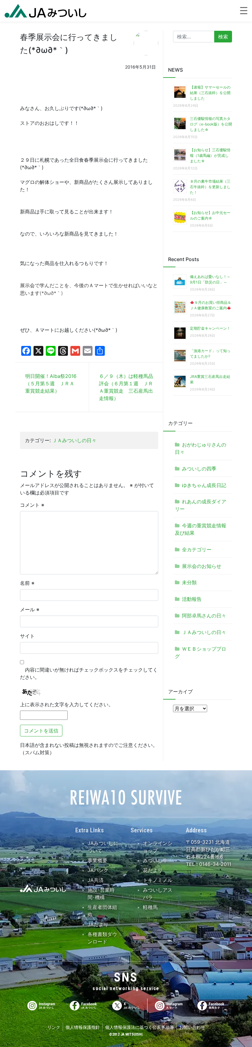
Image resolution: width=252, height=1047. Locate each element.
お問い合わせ (192, 1027)
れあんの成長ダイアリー (200, 505)
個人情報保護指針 (82, 1027)
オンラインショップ (157, 847)
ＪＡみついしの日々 (74, 440)
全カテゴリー (196, 549)
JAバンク (98, 870)
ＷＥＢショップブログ (200, 652)
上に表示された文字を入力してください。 (66, 704)
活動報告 (192, 599)
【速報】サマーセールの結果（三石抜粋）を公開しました (210, 93)
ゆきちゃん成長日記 (204, 485)
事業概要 (97, 860)
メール (29, 609)
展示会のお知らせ (201, 566)
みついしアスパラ (157, 893)
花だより (153, 870)
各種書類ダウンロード (102, 938)
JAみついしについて (103, 847)
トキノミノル (157, 880)
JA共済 (96, 880)
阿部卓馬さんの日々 (204, 616)
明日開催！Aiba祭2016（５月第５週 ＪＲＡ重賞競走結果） (51, 383)
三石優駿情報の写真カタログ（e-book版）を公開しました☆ (211, 124)
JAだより (98, 924)
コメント (32, 505)
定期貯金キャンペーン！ (210, 328)
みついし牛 (155, 860)
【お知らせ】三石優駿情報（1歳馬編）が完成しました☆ (210, 155)
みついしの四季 (199, 469)
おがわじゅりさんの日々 (200, 448)
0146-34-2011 (214, 864)
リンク (53, 1027)
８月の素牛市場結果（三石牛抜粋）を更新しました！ (210, 187)
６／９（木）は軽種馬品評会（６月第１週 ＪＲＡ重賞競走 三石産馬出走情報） (126, 387)
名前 (27, 583)
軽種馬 (150, 907)
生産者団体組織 (102, 911)
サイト (27, 636)
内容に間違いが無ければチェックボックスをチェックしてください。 (89, 673)
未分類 (189, 582)
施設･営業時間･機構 (101, 893)
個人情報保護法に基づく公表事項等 (139, 1027)
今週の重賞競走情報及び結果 (200, 529)
